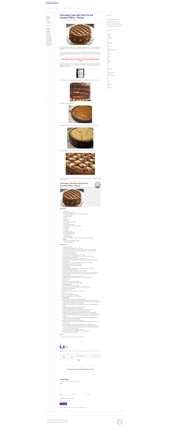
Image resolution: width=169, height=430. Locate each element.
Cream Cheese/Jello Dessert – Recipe (113, 19)
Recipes (47, 8)
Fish (107, 58)
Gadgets (108, 60)
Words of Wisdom (109, 87)
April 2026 (48, 33)
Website (88, 394)
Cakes (108, 44)
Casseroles (109, 46)
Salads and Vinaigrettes (110, 72)
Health (75, 8)
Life (61, 8)
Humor (79, 8)
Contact (47, 21)
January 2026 (48, 37)
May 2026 (48, 31)
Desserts (108, 56)
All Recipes (75, 20)
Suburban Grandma (68, 20)
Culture (52, 8)
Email (74, 394)
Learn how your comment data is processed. (79, 407)
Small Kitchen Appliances (111, 75)
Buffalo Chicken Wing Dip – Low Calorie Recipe (114, 24)
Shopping (48, 18)
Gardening (57, 8)
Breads (108, 41)
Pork (107, 70)
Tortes (108, 80)
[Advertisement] (49, 61)
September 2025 (49, 43)
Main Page (48, 16)
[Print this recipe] (98, 185)
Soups (108, 77)
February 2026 (48, 36)
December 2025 (49, 39)
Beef (107, 39)
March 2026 (48, 34)
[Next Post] (72, 357)
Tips (65, 8)
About (47, 19)
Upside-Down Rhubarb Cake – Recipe (113, 21)
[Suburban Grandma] (52, 2)
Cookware (108, 53)
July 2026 (48, 28)
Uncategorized (109, 84)
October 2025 (48, 42)
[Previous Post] (64, 357)
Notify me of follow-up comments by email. (66, 398)
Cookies (108, 51)
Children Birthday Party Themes (112, 49)
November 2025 (49, 40)
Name (61, 394)
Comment (61, 383)
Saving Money (69, 8)
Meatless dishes (109, 68)
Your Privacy (48, 22)
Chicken (108, 48)
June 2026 (48, 30)
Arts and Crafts (109, 37)
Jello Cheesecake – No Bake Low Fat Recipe (114, 26)
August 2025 (48, 45)
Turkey (108, 82)
